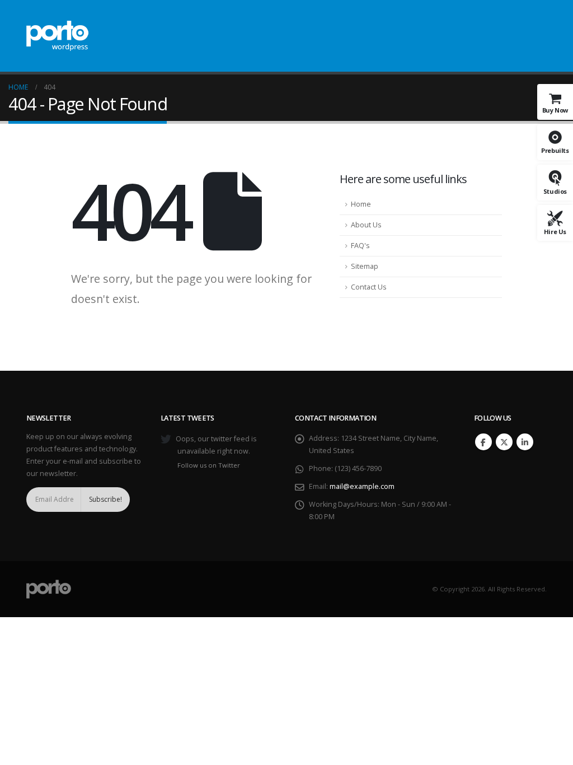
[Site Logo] (57, 36)
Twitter (504, 441)
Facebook (483, 441)
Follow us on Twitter (208, 465)
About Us (366, 225)
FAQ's (360, 245)
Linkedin (524, 441)
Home (361, 204)
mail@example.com (362, 486)
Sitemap (364, 266)
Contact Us (369, 287)
